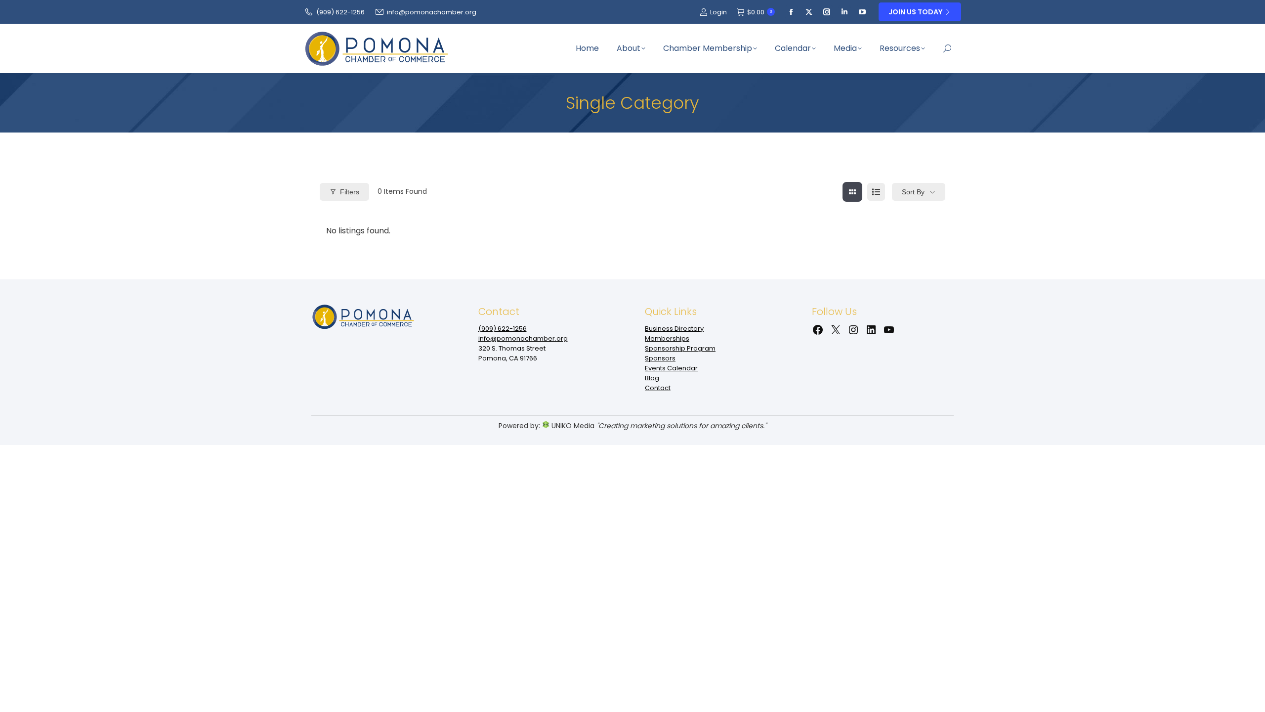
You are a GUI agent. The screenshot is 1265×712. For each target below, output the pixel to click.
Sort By (913, 192)
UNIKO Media (571, 426)
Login (718, 12)
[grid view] (852, 192)
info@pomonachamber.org (431, 12)
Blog (652, 378)
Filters (349, 192)
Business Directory (674, 328)
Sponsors (660, 358)
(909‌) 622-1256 (340, 12)
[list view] (876, 192)
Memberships (667, 338)
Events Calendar (671, 368)
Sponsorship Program (680, 348)
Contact (658, 388)
